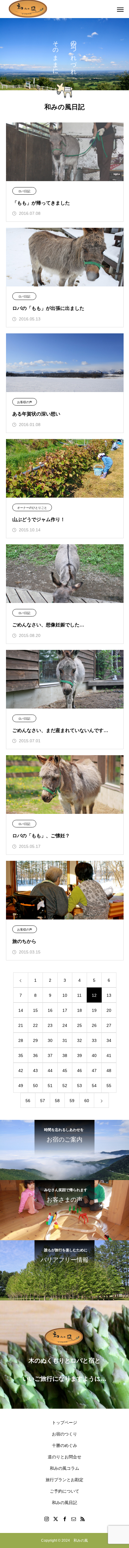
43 (35, 1070)
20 (108, 1010)
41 (108, 1055)
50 (35, 1085)
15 (35, 1010)
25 (79, 1025)
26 (94, 1025)
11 (79, 995)
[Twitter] (55, 1519)
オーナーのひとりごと (32, 507)
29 (35, 1040)
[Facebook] (65, 1519)
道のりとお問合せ (64, 1456)
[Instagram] (47, 1519)
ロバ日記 (24, 191)
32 (79, 1040)
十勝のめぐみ (64, 1445)
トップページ (64, 1422)
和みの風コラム (64, 1468)
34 (108, 1040)
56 (28, 1100)
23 (50, 1025)
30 (50, 1040)
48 (108, 1070)
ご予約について (64, 1491)
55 (108, 1085)
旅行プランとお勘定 (64, 1479)
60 (86, 1100)
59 (72, 1100)
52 (64, 1085)
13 (108, 995)
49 (20, 1085)
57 (42, 1100)
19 (94, 1010)
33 (94, 1040)
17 (64, 1010)
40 (94, 1055)
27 (108, 1025)
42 (20, 1070)
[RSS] (83, 1519)
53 (79, 1085)
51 (50, 1085)
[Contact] (73, 1519)
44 (50, 1070)
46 (79, 1070)
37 (50, 1055)
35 (20, 1055)
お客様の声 (24, 402)
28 (20, 1040)
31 (64, 1040)
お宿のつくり (64, 1434)
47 (94, 1070)
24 (64, 1025)
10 (64, 995)
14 (20, 1010)
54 (94, 1085)
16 (50, 1010)
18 (79, 1010)
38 (64, 1055)
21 (20, 1025)
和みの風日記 (64, 1502)
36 (35, 1055)
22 (35, 1025)
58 (57, 1100)
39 (79, 1055)
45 (64, 1070)
